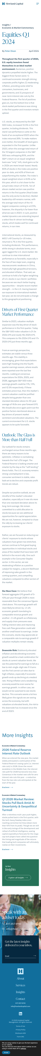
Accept (6, 1052)
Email (7, 956)
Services (20, 985)
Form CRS (20, 1037)
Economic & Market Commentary (18, 27)
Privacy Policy (20, 1030)
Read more (6, 787)
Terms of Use (20, 1026)
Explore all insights (16, 877)
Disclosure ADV (20, 1033)
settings (23, 1049)
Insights (6, 24)
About (20, 978)
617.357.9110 (13, 923)
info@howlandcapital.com (21, 928)
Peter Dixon (10, 50)
